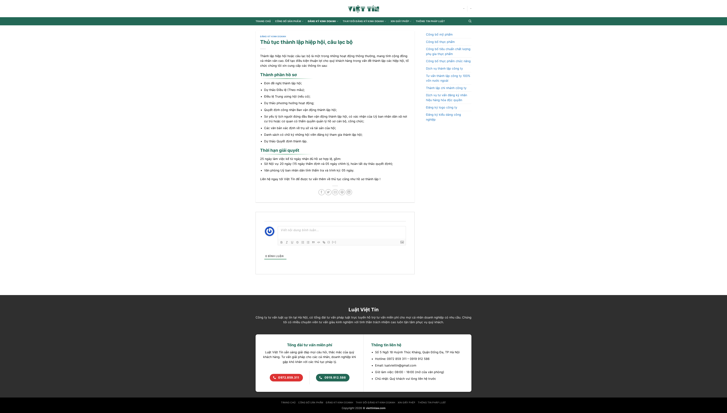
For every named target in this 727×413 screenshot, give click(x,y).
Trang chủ (263, 21)
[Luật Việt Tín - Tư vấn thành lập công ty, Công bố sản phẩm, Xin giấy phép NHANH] (363, 8)
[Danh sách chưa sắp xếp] (308, 242)
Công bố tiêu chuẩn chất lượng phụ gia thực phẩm (448, 51)
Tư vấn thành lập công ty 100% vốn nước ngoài (448, 78)
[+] (334, 242)
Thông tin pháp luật (430, 21)
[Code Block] (318, 242)
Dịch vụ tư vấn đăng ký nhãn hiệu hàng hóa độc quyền (446, 97)
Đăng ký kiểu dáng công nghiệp (443, 117)
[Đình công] (297, 242)
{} (329, 242)
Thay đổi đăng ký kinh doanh (363, 21)
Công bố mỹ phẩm (439, 34)
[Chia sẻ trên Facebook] (321, 192)
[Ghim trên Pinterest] (342, 192)
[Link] (324, 242)
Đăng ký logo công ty (441, 107)
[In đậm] (281, 242)
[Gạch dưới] (292, 242)
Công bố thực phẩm (440, 42)
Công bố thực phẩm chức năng (448, 61)
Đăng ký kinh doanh (322, 21)
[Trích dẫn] (313, 242)
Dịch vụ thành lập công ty (444, 68)
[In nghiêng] (286, 242)
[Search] (470, 21)
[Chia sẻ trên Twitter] (328, 192)
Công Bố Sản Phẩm (288, 21)
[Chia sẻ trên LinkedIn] (349, 192)
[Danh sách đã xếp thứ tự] (302, 242)
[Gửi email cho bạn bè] (335, 192)
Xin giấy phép (400, 21)
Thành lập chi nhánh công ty (446, 88)
